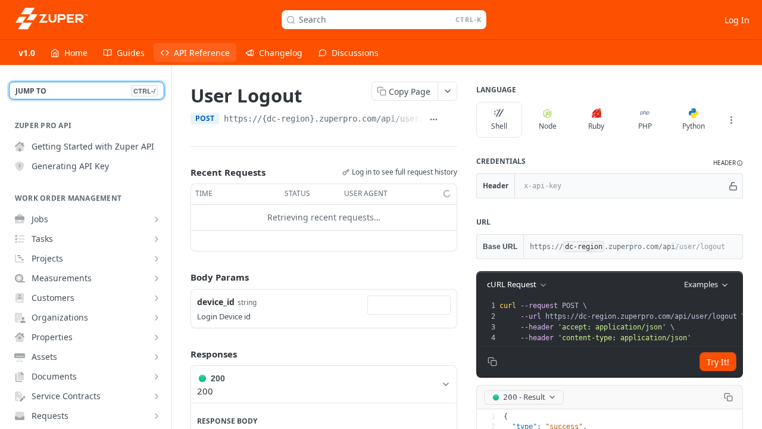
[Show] (733, 186)
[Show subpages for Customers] (156, 298)
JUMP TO (85, 91)
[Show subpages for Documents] (156, 376)
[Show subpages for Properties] (156, 337)
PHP (645, 126)
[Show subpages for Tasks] (156, 239)
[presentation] (622, 321)
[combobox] (409, 305)
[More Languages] (731, 120)
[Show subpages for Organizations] (156, 317)
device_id (216, 301)
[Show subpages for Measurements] (156, 278)
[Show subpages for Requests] (156, 416)
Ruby (596, 126)
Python (693, 126)
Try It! (718, 362)
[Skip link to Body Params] (182, 277)
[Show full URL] (433, 120)
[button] (728, 162)
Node (548, 126)
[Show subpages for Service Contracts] (156, 396)
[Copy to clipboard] (451, 120)
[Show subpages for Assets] (156, 357)
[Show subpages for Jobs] (156, 219)
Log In (736, 20)
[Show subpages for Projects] (156, 258)
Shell (499, 126)
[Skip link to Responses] (182, 354)
